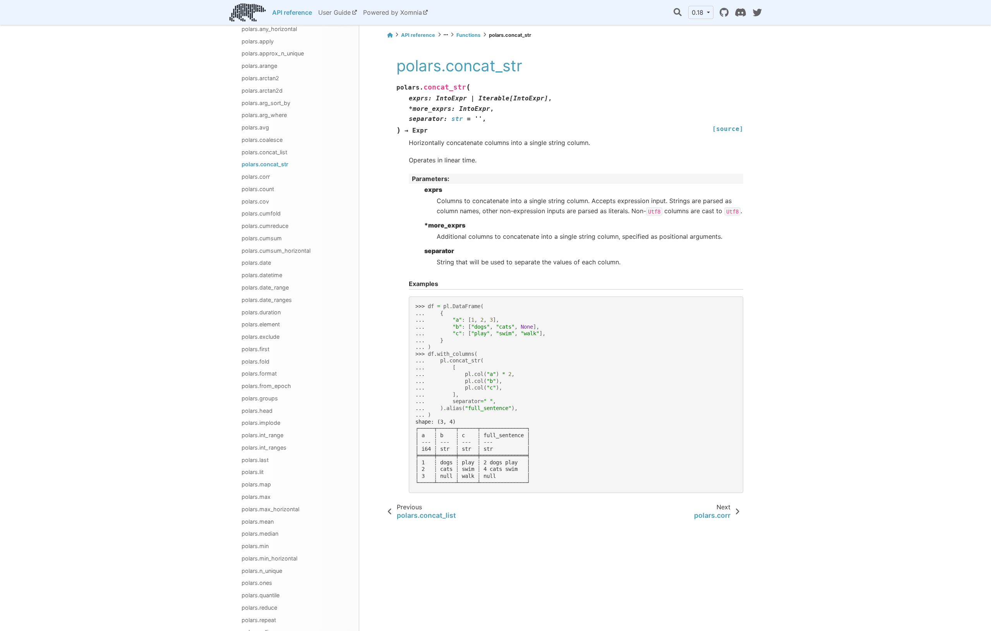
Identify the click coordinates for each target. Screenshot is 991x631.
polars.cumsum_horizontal (276, 250)
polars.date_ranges (267, 300)
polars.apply (258, 41)
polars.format (259, 373)
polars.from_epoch (266, 386)
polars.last (255, 460)
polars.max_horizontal (270, 509)
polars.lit (253, 472)
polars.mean (258, 521)
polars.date (256, 262)
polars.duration (261, 312)
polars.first (255, 349)
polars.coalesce (262, 139)
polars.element (261, 324)
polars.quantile (260, 595)
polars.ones (257, 582)
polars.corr (256, 176)
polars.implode (261, 422)
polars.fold (255, 361)
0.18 (698, 12)
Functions (468, 35)
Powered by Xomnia (392, 12)
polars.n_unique (262, 570)
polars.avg (255, 127)
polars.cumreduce (265, 225)
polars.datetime (262, 275)
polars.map (256, 484)
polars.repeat (259, 620)
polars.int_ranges (264, 447)
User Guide (334, 12)
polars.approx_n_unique (273, 53)
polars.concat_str (265, 164)
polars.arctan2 (260, 78)
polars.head (257, 410)
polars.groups (260, 398)
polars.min (255, 546)
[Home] (390, 35)
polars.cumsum (262, 238)
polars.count (258, 189)
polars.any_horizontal (269, 29)
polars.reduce (259, 607)
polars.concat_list (264, 152)
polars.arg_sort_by (266, 103)
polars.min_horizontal (269, 558)
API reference (292, 12)
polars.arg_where (264, 115)
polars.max (256, 496)
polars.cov (255, 201)
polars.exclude (260, 336)
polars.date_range (265, 287)
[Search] (677, 12)
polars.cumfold (261, 213)
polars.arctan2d (262, 90)
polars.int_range (262, 435)
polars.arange (259, 65)
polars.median (260, 533)
